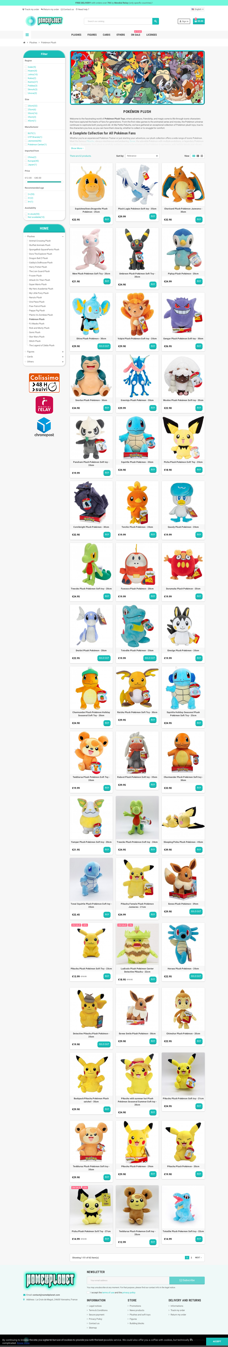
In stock (34, 214)
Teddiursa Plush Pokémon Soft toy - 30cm (91, 1168)
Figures (133, 1319)
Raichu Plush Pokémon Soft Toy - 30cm (137, 712)
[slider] (26, 182)
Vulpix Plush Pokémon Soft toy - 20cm (137, 338)
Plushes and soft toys (140, 1314)
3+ (30, 198)
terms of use (108, 1292)
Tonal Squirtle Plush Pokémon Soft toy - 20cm (91, 905)
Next (198, 1257)
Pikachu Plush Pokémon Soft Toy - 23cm (91, 968)
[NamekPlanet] (44, 21)
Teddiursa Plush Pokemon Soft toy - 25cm (137, 1233)
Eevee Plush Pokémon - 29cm (183, 904)
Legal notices (95, 1306)
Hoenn (32, 70)
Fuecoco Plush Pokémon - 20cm (137, 588)
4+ (30, 201)
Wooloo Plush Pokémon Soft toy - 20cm (183, 400)
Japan (32, 164)
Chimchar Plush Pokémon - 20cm (183, 1033)
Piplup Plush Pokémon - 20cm (183, 273)
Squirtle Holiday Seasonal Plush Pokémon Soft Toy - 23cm (183, 714)
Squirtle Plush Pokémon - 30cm (137, 462)
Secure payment (96, 1314)
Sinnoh (32, 89)
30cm (32, 113)
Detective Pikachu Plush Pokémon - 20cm (91, 1035)
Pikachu (90, 141)
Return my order (51, 9)
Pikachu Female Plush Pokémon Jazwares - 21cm (137, 905)
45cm (32, 120)
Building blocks (137, 1323)
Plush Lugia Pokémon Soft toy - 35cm (137, 208)
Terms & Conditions (98, 1310)
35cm (32, 117)
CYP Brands (35, 137)
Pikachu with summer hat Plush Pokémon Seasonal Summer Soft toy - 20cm (137, 1101)
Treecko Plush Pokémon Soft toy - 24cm (137, 842)
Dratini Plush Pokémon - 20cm (91, 650)
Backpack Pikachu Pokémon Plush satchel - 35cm (91, 1100)
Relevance (131, 156)
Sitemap (93, 1327)
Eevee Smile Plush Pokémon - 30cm (137, 1033)
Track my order (31, 9)
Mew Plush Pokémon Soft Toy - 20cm (91, 273)
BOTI (32, 133)
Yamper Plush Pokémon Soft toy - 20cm (91, 842)
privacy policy (128, 1292)
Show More (77, 148)
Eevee (132, 141)
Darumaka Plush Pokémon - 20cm (183, 588)
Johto (33, 74)
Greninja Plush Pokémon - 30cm (137, 400)
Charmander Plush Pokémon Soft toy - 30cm (183, 778)
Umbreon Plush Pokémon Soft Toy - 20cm (137, 275)
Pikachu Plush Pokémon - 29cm (137, 1166)
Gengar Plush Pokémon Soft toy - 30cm (183, 338)
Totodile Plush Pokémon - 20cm (137, 650)
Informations (177, 1306)
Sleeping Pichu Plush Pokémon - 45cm (183, 842)
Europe (33, 161)
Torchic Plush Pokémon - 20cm (137, 527)
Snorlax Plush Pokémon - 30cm (91, 400)
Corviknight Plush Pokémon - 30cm (91, 527)
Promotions (135, 1306)
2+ (31, 194)
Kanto (33, 82)
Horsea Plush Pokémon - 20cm (183, 968)
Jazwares (34, 141)
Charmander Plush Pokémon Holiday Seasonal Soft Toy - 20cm (91, 714)
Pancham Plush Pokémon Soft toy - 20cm (91, 463)
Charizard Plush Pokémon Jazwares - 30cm (183, 210)
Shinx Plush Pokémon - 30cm (91, 338)
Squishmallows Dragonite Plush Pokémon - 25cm (91, 210)
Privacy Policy (95, 1319)
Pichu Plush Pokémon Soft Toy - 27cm (91, 1231)
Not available (36, 217)
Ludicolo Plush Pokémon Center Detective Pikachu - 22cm (137, 970)
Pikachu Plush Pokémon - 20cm (183, 1166)
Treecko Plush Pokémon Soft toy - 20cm (91, 588)
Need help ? (82, 9)
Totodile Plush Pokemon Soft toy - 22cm (183, 1231)
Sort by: (120, 156)
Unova (32, 93)
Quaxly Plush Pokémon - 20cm (183, 527)
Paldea (32, 85)
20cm (32, 105)
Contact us (68, 9)
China (32, 157)
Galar (32, 67)
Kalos (32, 78)
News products (137, 1310)
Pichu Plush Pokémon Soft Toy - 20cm (183, 462)
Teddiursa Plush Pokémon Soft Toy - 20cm (91, 778)
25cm (32, 109)
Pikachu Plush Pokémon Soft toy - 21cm (183, 1098)
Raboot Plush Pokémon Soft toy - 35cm (137, 777)
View (186, 156)
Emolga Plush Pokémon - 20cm (183, 650)
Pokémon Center (37, 144)
